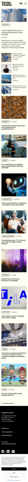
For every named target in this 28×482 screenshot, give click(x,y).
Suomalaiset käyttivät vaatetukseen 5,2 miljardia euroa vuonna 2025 (18, 55)
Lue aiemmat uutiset (7, 403)
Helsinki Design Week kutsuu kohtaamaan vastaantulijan (10, 280)
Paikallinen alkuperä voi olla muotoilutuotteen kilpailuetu (19, 86)
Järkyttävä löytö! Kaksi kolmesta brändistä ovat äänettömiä (18, 66)
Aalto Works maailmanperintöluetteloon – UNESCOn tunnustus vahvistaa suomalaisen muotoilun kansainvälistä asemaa (13, 355)
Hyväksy (14, 469)
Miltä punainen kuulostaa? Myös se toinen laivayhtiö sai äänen (19, 76)
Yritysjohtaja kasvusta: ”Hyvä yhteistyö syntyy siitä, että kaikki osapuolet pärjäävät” (13, 242)
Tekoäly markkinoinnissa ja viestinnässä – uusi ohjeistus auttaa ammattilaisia (13, 204)
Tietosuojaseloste (17, 480)
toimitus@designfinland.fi (8, 444)
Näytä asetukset (14, 476)
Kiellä (14, 473)
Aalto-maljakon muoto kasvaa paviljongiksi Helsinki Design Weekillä (12, 32)
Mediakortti (5, 428)
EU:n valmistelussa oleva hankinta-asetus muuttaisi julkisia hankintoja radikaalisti (12, 166)
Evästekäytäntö (10, 480)
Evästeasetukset (6, 435)
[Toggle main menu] (21, 4)
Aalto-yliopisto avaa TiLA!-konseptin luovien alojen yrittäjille (12, 317)
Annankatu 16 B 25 (7, 417)
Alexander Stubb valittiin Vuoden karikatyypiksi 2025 (11, 394)
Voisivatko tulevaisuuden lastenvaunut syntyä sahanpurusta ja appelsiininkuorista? (13, 127)
